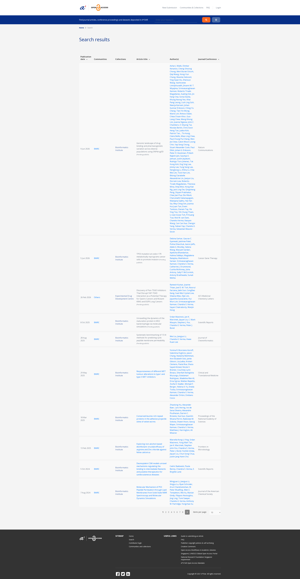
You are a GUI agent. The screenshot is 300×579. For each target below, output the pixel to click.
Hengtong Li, (176, 170)
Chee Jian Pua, (176, 195)
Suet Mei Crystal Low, (184, 293)
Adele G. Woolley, (177, 247)
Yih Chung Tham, (186, 212)
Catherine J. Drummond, (180, 266)
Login (218, 7)
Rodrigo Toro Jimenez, (180, 161)
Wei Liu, (173, 336)
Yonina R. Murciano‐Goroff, (182, 350)
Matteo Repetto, (188, 381)
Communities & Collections (191, 7)
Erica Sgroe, (175, 381)
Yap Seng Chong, (182, 144)
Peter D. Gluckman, (178, 153)
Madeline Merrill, (187, 378)
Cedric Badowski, (177, 466)
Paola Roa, (183, 364)
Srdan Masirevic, (177, 317)
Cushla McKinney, (178, 269)
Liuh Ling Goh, (187, 102)
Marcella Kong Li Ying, (180, 439)
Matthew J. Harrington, (180, 430)
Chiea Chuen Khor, (178, 116)
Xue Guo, (182, 416)
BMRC (96, 149)
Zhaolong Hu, (176, 404)
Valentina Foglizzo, (178, 353)
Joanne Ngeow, (181, 122)
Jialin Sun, (182, 290)
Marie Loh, (175, 113)
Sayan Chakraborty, (179, 307)
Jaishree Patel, (185, 241)
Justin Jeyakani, (183, 158)
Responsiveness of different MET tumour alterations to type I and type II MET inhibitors (151, 374)
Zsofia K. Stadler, (177, 384)
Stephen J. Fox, (184, 322)
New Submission (169, 7)
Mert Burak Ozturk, (185, 71)
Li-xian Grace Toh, (178, 215)
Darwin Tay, (183, 209)
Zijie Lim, (185, 296)
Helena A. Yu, (183, 386)
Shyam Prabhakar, (183, 192)
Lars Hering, (180, 407)
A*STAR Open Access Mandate (193, 563)
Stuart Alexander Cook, (180, 147)
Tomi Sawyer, (184, 498)
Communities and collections (140, 546)
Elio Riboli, (187, 195)
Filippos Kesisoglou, (184, 495)
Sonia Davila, (185, 96)
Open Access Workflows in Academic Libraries (198, 550)
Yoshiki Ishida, (188, 451)
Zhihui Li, (186, 170)
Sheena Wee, (176, 296)
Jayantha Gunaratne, (179, 298)
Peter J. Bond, (176, 451)
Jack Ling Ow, (179, 189)
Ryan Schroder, (186, 484)
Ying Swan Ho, (176, 80)
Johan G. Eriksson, (183, 150)
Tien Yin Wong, (183, 111)
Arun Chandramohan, (179, 487)
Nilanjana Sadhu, (177, 201)
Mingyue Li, (175, 481)
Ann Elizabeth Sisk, (178, 358)
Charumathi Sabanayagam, (182, 198)
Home (81, 28)
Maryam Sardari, (183, 249)
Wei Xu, (183, 492)
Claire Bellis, (175, 136)
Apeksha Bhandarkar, (179, 252)
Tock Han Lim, (184, 172)
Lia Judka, (181, 361)
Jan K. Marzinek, (177, 445)
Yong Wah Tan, (186, 442)
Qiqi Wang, (175, 74)
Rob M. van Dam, (181, 217)
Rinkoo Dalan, (186, 113)
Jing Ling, (174, 498)
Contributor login (135, 543)
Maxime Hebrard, (184, 77)
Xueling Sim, (186, 94)
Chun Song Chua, (187, 453)
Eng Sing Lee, (185, 164)
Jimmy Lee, (175, 167)
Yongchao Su (187, 504)
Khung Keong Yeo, (178, 99)
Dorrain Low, (176, 181)
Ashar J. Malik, (176, 66)
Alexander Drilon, (178, 395)
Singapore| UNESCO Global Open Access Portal (199, 553)
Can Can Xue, (182, 223)
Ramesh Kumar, (177, 284)
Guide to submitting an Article (192, 536)
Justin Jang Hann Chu (179, 456)
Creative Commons (188, 546)
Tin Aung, (186, 133)
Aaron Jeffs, (190, 244)
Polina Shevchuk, (177, 244)
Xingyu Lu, (174, 484)
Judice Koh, (184, 130)
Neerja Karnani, (177, 105)
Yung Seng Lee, (186, 167)
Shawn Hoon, (183, 421)
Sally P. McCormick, (185, 272)
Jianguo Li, (181, 336)
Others (97, 297)
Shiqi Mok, (180, 186)
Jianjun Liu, (189, 178)
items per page (199, 512)
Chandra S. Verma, (186, 264)
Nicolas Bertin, (176, 127)
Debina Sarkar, (176, 238)
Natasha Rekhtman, (185, 356)
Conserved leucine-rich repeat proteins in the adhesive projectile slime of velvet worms (151, 419)
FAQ (208, 7)
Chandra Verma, (177, 220)
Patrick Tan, (175, 133)
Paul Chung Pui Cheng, (180, 139)
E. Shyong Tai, (186, 125)
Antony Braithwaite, (179, 275)
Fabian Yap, (180, 226)
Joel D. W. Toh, (182, 287)
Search (131, 539)
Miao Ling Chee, (188, 136)
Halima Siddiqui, (177, 255)
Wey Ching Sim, (180, 203)
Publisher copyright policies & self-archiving (197, 543)
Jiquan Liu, (184, 319)
